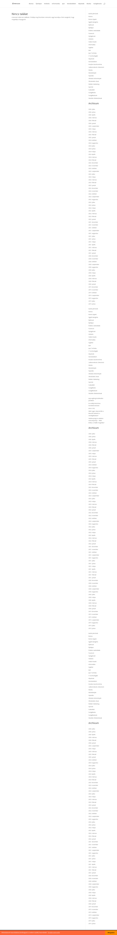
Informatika (56, 3)
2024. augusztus (93, 143)
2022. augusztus (93, 199)
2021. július (91, 236)
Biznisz (31, 3)
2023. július (91, 174)
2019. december (93, 287)
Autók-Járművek (93, 13)
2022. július (91, 202)
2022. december (93, 188)
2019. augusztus (93, 298)
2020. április (91, 276)
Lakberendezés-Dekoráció (96, 67)
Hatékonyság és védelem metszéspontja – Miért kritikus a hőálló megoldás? (96, 421)
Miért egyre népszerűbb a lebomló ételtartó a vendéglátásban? (96, 413)
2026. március (92, 118)
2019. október (92, 292)
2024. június (92, 149)
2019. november (93, 290)
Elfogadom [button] (111, 932)
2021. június (92, 239)
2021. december (93, 222)
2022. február (92, 216)
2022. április (91, 211)
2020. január (92, 284)
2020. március (92, 278)
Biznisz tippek (92, 19)
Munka (89, 3)
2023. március (92, 180)
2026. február (92, 120)
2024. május (92, 151)
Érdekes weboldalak (94, 30)
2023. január (92, 185)
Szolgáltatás (97, 3)
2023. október (92, 168)
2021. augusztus (93, 233)
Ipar (63, 3)
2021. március (92, 247)
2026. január (92, 123)
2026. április (91, 115)
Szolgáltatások (92, 95)
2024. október (92, 140)
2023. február (92, 182)
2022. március (92, 213)
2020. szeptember (93, 264)
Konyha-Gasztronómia (95, 64)
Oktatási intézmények (94, 78)
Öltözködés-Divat (93, 81)
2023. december (93, 163)
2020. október (92, 261)
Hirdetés (47, 3)
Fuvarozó (91, 33)
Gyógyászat (91, 36)
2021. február (92, 250)
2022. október (92, 194)
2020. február (92, 281)
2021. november (93, 225)
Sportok (90, 87)
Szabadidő (91, 90)
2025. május (92, 129)
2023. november (93, 166)
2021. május (92, 242)
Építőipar (39, 3)
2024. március (92, 157)
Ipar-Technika (92, 53)
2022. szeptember (93, 196)
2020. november (93, 259)
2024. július (91, 146)
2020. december (93, 256)
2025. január (92, 137)
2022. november (93, 191)
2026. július (91, 109)
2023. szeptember (93, 171)
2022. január (92, 219)
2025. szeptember (93, 126)
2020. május (92, 273)
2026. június (92, 112)
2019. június (92, 304)
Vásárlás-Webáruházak (95, 98)
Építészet (91, 25)
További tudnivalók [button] (54, 932)
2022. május (92, 208)
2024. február (92, 160)
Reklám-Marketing (93, 84)
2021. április (91, 244)
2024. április (91, 154)
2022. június (92, 205)
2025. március (92, 132)
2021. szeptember (93, 230)
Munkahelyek (92, 73)
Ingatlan (90, 47)
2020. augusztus (93, 267)
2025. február (92, 134)
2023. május (92, 177)
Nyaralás (91, 76)
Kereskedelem (71, 3)
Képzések (81, 3)
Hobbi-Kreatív (92, 42)
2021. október (92, 228)
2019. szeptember (93, 295)
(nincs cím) (91, 408)
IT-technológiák (93, 56)
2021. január (92, 253)
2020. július (91, 270)
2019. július (91, 301)
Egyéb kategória (93, 22)
